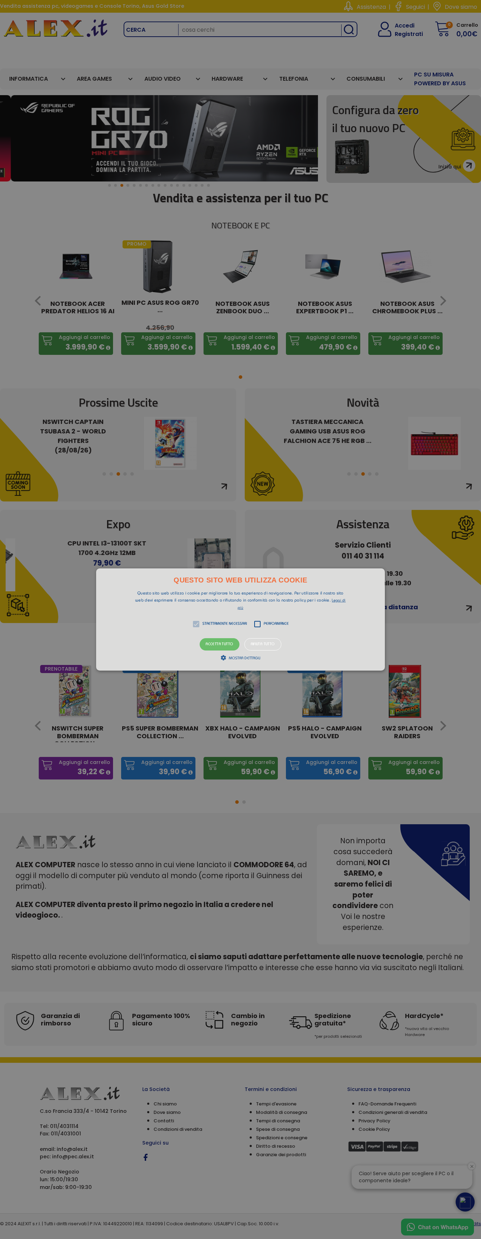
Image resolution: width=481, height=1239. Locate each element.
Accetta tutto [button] (219, 644)
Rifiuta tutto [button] (263, 644)
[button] (240, 619)
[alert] (240, 619)
